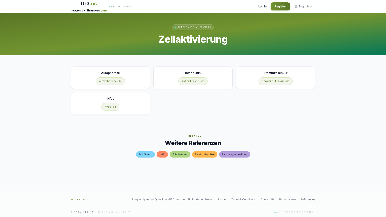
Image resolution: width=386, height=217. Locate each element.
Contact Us (267, 199)
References (308, 199)
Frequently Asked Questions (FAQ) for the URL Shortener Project (172, 199)
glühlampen (180, 154)
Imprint (222, 199)
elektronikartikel (205, 154)
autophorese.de (110, 81)
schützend (145, 154)
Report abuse (287, 199)
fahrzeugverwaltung (234, 154)
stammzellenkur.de (275, 81)
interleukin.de (193, 81)
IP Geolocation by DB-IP (114, 212)
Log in (262, 6)
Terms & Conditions (243, 199)
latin (162, 154)
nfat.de (110, 106)
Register (280, 6)
